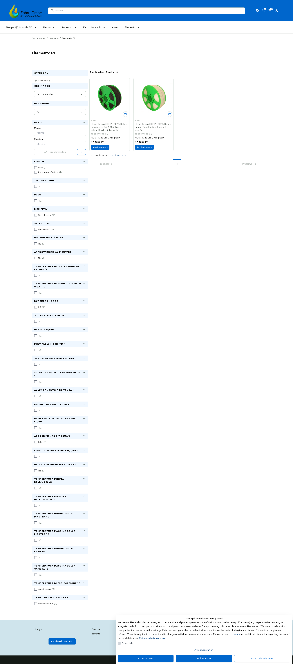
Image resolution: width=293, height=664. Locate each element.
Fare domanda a (57, 152)
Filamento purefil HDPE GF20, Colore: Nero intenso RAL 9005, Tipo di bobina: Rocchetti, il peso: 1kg (109, 127)
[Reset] (81, 152)
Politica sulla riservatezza (152, 638)
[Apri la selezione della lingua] (257, 11)
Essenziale (127, 643)
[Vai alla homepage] (26, 10)
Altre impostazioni (203, 650)
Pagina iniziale (38, 38)
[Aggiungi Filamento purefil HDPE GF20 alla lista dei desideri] (125, 114)
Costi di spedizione (118, 155)
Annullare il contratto (62, 641)
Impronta (235, 634)
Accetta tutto (145, 658)
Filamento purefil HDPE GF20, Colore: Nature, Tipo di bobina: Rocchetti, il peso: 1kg (153, 127)
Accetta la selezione (262, 658)
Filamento (54, 38)
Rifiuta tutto (204, 658)
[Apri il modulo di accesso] (276, 11)
